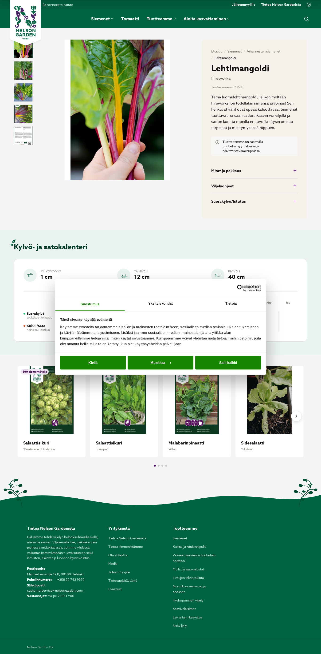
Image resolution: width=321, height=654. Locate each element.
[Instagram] (309, 5)
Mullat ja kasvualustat (188, 569)
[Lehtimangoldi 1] (23, 49)
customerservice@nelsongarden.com (55, 590)
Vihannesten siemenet (263, 51)
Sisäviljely (180, 625)
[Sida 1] (155, 466)
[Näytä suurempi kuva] (117, 110)
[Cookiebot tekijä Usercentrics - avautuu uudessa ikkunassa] (240, 287)
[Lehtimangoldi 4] (23, 114)
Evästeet (114, 589)
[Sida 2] (159, 466)
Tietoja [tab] (231, 303)
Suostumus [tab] (90, 304)
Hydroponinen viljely (188, 600)
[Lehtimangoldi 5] (23, 135)
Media (112, 563)
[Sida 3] (162, 466)
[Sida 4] (166, 466)
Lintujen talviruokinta (188, 577)
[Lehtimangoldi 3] (23, 92)
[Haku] (306, 18)
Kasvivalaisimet (184, 608)
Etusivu (216, 51)
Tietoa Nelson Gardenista (281, 4)
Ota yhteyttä (117, 555)
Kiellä (93, 362)
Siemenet (234, 51)
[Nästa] (296, 416)
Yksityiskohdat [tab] (160, 303)
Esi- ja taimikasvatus (187, 617)
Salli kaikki (228, 362)
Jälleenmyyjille (243, 4)
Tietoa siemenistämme (125, 546)
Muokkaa (157, 362)
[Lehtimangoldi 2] (23, 70)
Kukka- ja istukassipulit (189, 546)
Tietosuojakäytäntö (122, 580)
